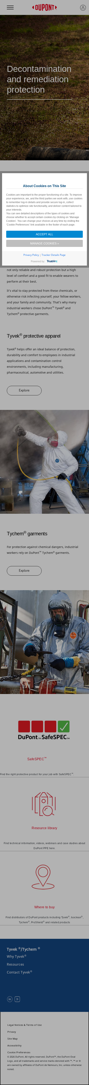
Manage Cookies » (44, 243)
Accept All (44, 234)
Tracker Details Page (54, 255)
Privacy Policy (31, 255)
